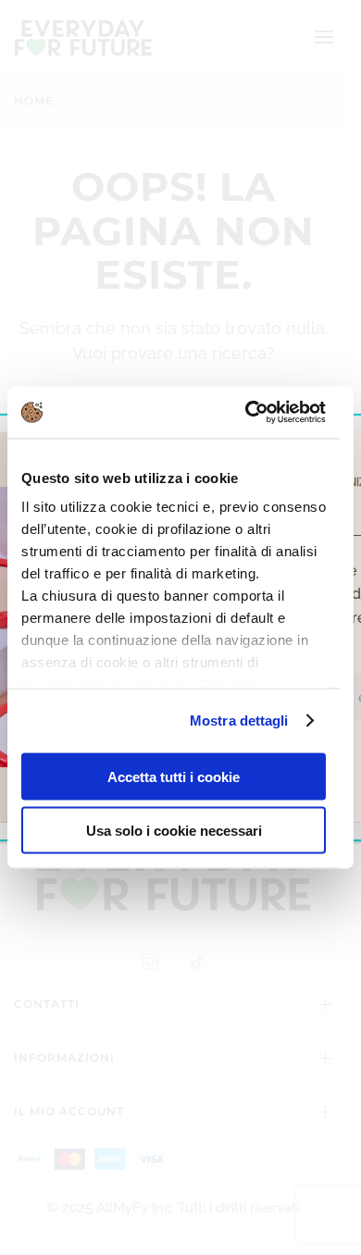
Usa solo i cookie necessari (174, 831)
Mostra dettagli (239, 720)
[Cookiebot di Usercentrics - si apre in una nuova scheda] (247, 413)
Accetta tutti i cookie (173, 776)
